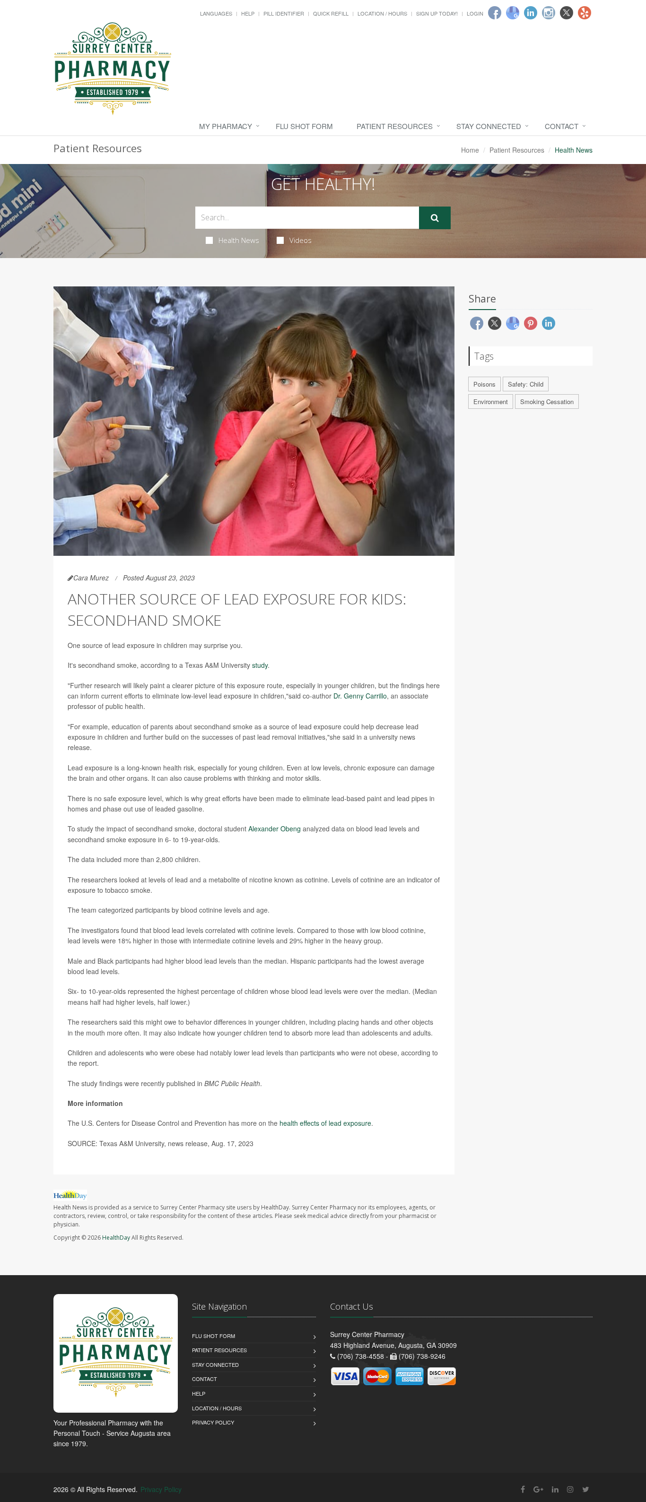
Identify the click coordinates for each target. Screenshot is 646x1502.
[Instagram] (548, 12)
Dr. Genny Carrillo (360, 695)
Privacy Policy (213, 1422)
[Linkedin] (530, 12)
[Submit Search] (435, 218)
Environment (490, 401)
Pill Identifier (283, 13)
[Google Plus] (538, 1489)
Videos (300, 240)
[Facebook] (494, 12)
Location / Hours (382, 13)
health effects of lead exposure (325, 1123)
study (260, 665)
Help (247, 13)
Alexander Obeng (274, 828)
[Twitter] (566, 12)
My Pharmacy (225, 126)
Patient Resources (395, 126)
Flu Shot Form (304, 126)
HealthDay (116, 1238)
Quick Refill (331, 13)
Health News (238, 240)
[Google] (512, 12)
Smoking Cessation (547, 401)
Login (475, 13)
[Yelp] (584, 12)
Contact (561, 126)
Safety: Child (525, 384)
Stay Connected (488, 126)
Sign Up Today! (437, 13)
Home (470, 150)
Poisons (484, 384)
